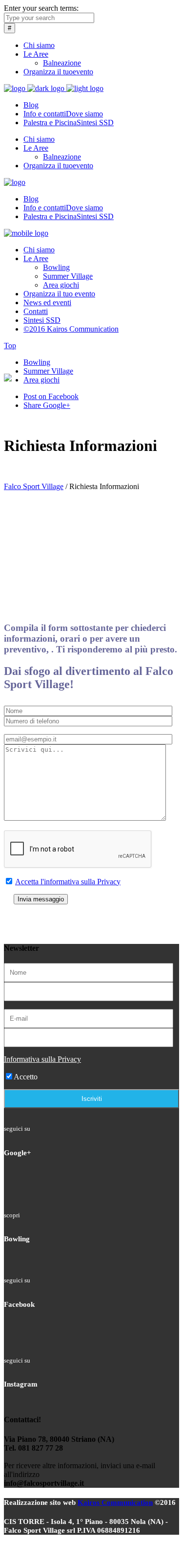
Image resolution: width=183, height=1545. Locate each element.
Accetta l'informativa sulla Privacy (68, 881)
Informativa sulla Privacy (42, 1059)
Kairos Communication (115, 1502)
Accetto (26, 1077)
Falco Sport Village (33, 486)
